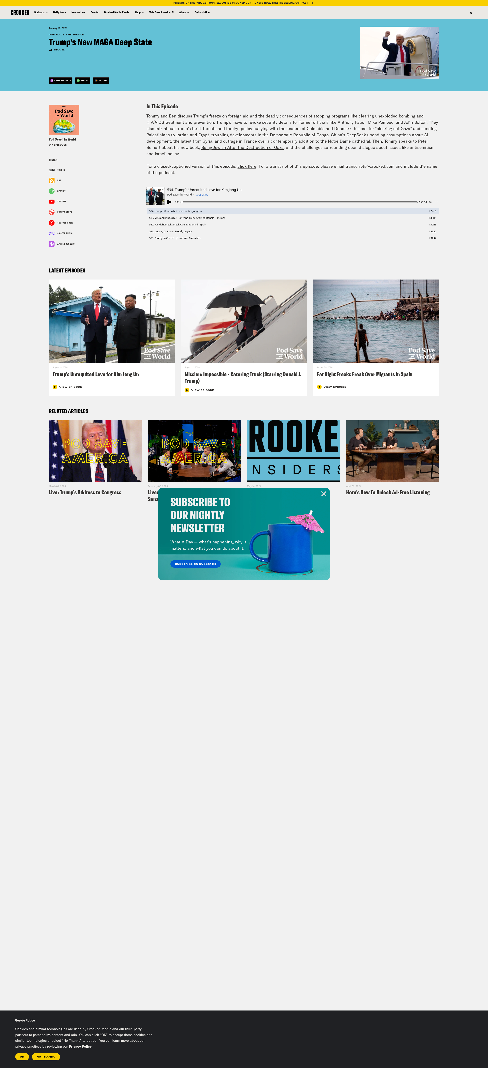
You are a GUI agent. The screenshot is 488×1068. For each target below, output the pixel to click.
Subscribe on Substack (195, 564)
